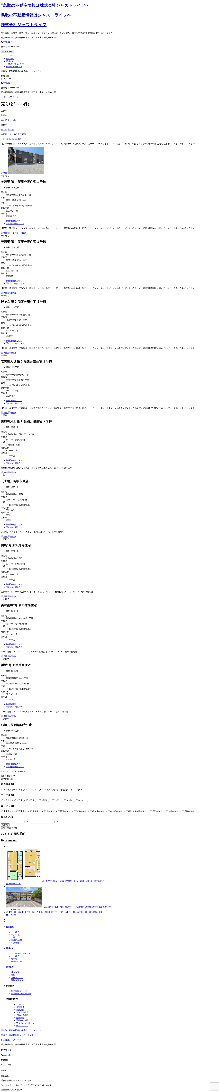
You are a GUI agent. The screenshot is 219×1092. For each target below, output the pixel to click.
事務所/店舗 (16, 940)
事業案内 (20, 1010)
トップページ (12, 97)
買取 (13, 975)
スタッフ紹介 (22, 1012)
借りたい (10, 61)
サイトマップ (22, 1026)
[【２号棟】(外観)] (26, 173)
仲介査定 (15, 972)
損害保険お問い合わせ (21, 993)
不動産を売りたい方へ (16, 64)
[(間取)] (4, 173)
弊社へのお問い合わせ (26, 1020)
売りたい (10, 967)
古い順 (4, 120)
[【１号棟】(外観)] (17, 233)
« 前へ (4, 139)
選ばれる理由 (22, 1015)
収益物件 (15, 943)
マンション (16, 935)
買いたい (10, 58)
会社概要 (20, 1007)
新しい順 (12, 120)
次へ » (22, 139)
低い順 (4, 129)
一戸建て (15, 932)
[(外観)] (12, 293)
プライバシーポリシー (26, 1023)
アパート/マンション (20, 953)
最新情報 (20, 1018)
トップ (9, 56)
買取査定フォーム (19, 980)
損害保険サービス (14, 66)
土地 (13, 937)
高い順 (11, 129)
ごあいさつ (21, 1004)
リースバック (17, 978)
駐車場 (14, 959)
